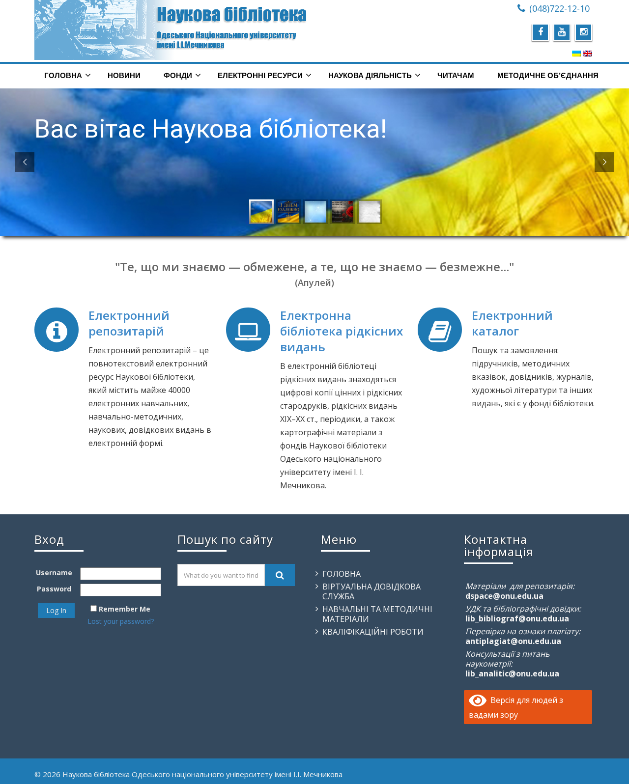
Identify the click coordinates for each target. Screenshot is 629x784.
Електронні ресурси (260, 75)
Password (54, 588)
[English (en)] (587, 53)
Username (54, 572)
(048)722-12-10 (559, 8)
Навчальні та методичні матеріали (377, 614)
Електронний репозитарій (129, 323)
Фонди (178, 75)
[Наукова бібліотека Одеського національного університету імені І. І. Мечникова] (170, 30)
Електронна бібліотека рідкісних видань (341, 331)
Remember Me (124, 609)
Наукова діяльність (370, 75)
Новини (124, 75)
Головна (63, 75)
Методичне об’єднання (548, 75)
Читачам (455, 75)
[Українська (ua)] (576, 53)
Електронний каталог (512, 323)
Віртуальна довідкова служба (371, 591)
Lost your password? (120, 621)
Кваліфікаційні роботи (373, 631)
